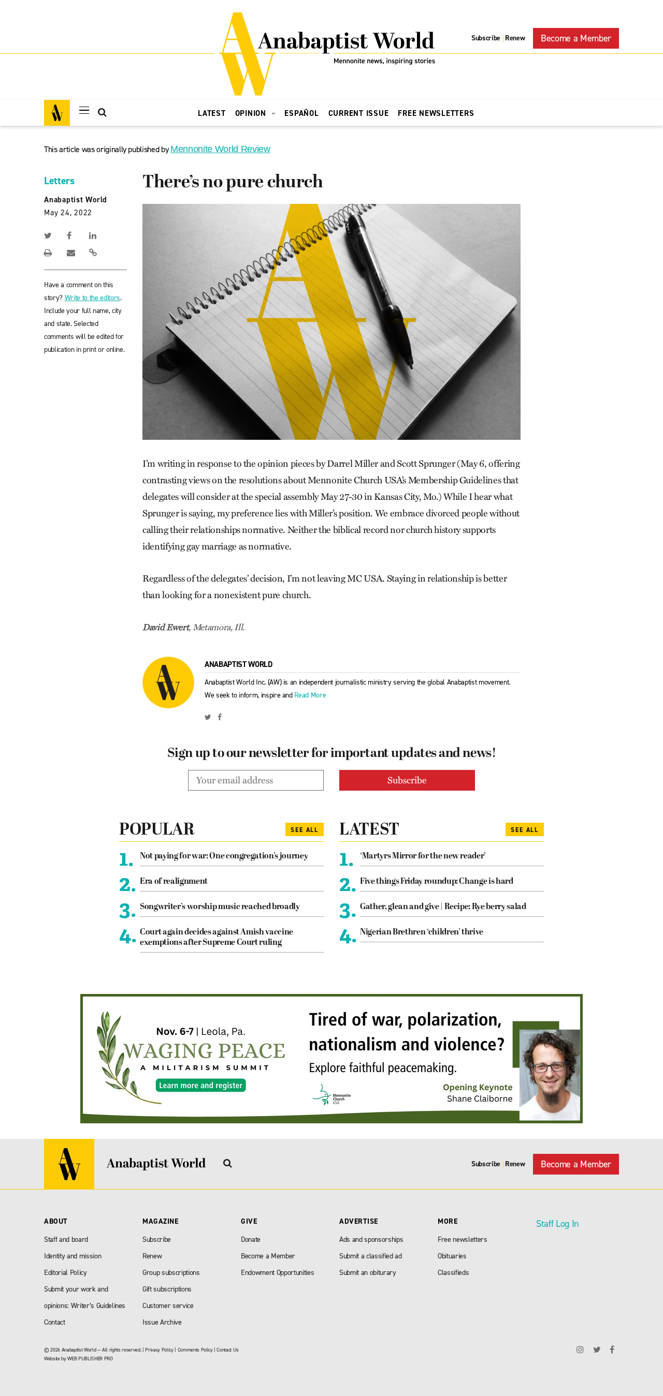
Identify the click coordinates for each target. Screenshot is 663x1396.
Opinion (252, 113)
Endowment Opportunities (277, 1273)
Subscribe (485, 38)
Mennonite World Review (220, 149)
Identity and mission (72, 1256)
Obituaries (452, 1256)
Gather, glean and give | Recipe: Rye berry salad (443, 907)
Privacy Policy (159, 1349)
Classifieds (453, 1273)
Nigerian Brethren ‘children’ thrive (421, 932)
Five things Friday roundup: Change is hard (436, 881)
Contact (54, 1322)
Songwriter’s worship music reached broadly (220, 907)
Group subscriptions (171, 1273)
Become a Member (576, 38)
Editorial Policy (65, 1273)
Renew (515, 38)
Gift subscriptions (167, 1289)
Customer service (168, 1306)
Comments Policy (195, 1349)
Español (301, 113)
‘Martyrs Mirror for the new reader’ (423, 856)
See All (305, 830)
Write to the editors (92, 298)
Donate (251, 1239)
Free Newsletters (436, 113)
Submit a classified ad (370, 1256)
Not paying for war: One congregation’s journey (224, 856)
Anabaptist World (75, 200)
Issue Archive (162, 1322)
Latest (212, 113)
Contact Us (228, 1349)
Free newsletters (462, 1239)
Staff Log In (557, 1223)
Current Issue (358, 113)
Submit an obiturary (367, 1273)
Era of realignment (174, 881)
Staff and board (66, 1239)
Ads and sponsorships (371, 1239)
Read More (310, 695)
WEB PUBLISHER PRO (89, 1358)
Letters (59, 180)
